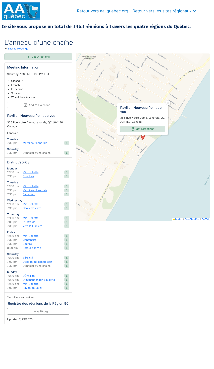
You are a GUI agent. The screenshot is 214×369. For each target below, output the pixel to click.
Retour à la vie (32, 248)
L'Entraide (29, 222)
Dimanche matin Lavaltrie (39, 279)
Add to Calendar (39, 105)
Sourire (27, 243)
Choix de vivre (32, 208)
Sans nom (29, 194)
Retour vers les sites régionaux (162, 11)
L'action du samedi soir (37, 261)
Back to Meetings (18, 48)
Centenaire (29, 239)
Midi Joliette (30, 172)
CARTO (205, 219)
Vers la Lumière (32, 226)
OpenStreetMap (192, 219)
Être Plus (28, 176)
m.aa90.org (40, 311)
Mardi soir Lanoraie (35, 143)
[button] (143, 137)
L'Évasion (29, 275)
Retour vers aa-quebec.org (102, 11)
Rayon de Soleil (32, 287)
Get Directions (40, 56)
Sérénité (28, 257)
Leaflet (178, 219)
